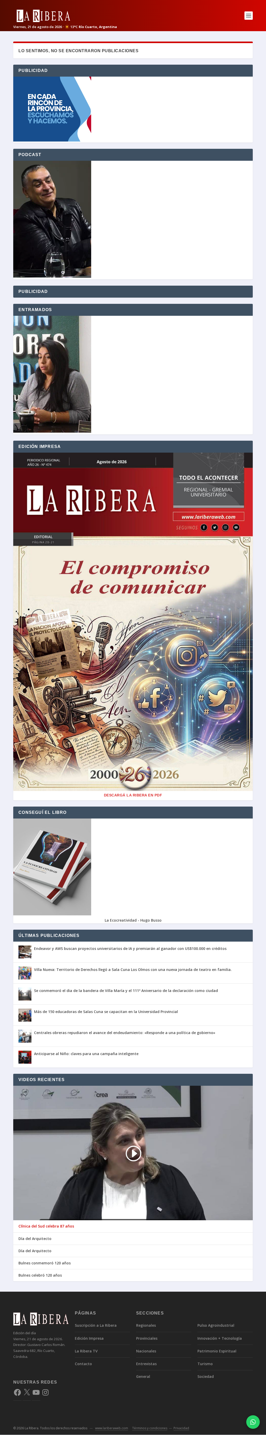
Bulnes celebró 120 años (40, 1275)
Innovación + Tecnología (219, 1338)
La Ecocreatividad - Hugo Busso (133, 920)
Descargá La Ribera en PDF (133, 795)
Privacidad (181, 1428)
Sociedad (205, 1376)
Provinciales (146, 1338)
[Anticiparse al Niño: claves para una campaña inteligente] (24, 1057)
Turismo (205, 1363)
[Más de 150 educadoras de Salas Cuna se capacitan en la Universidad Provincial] (24, 1015)
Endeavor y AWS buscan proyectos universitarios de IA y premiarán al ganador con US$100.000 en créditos (130, 948)
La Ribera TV (86, 1351)
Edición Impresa (89, 1338)
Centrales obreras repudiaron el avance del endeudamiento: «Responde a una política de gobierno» (124, 1032)
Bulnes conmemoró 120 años (44, 1263)
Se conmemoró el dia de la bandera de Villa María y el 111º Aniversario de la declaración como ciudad (126, 990)
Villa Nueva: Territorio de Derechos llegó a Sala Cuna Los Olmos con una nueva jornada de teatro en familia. (133, 969)
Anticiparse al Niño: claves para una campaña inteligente (86, 1053)
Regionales (146, 1325)
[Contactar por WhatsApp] (253, 1422)
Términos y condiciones (149, 1428)
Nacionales (146, 1351)
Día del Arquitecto (34, 1238)
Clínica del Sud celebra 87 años (46, 1226)
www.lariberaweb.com (111, 1428)
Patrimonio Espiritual (216, 1351)
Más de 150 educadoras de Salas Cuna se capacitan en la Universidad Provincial (106, 1011)
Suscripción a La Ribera (96, 1325)
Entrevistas (146, 1363)
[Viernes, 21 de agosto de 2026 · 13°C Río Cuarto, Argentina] (65, 15)
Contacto (83, 1363)
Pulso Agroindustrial (215, 1325)
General (143, 1376)
